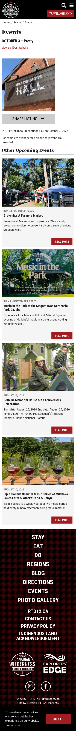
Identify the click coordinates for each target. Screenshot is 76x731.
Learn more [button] (13, 725)
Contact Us (38, 619)
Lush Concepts (49, 703)
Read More (62, 241)
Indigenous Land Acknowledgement (38, 636)
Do (38, 555)
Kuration (32, 703)
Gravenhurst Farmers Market (23, 215)
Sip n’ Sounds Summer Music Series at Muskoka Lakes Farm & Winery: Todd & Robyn (36, 496)
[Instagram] (30, 686)
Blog (38, 573)
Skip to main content (38, 5)
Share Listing (24, 119)
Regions (38, 564)
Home (7, 22)
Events (17, 22)
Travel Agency (59, 13)
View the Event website (15, 47)
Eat (38, 546)
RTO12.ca (38, 611)
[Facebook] (46, 686)
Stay (38, 537)
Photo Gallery (38, 600)
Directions (38, 582)
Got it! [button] (58, 719)
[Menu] (68, 5)
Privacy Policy (38, 626)
